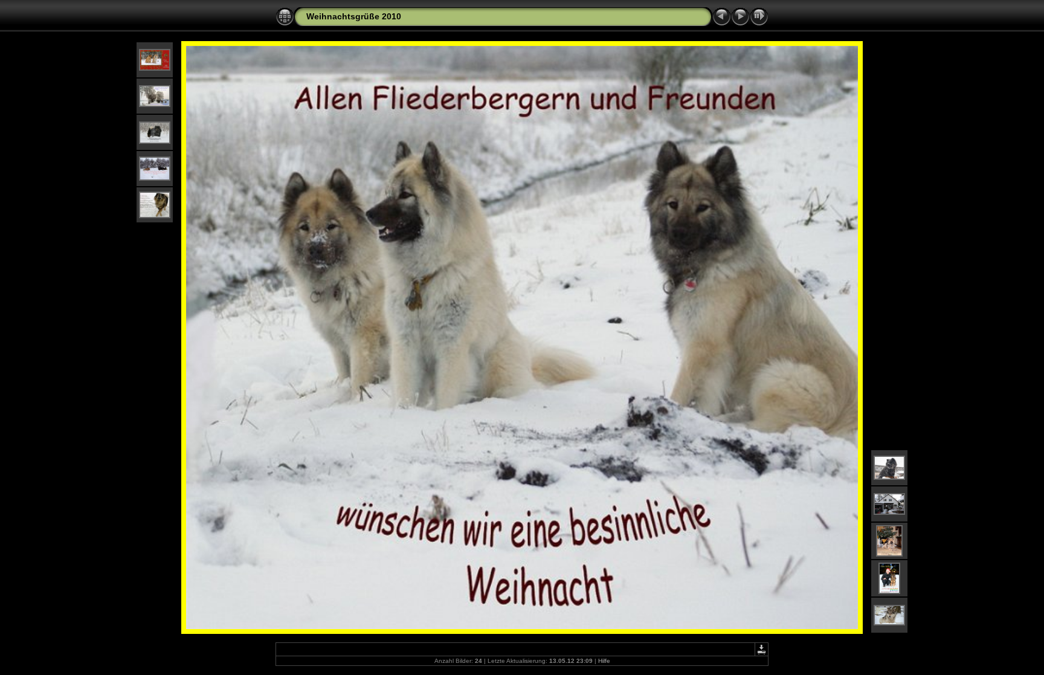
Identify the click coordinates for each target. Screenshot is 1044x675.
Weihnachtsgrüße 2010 (353, 16)
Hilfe (604, 660)
